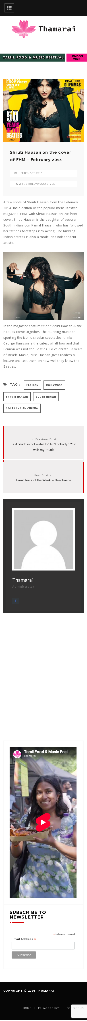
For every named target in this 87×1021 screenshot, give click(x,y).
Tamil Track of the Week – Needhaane (43, 480)
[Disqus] (43, 668)
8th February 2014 (28, 173)
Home (27, 1008)
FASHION (32, 385)
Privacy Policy (49, 1008)
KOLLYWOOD (37, 183)
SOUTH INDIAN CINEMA (22, 408)
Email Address (24, 939)
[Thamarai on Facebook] (15, 601)
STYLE (51, 183)
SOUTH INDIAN (46, 396)
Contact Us (75, 1008)
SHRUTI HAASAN (17, 396)
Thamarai (22, 580)
